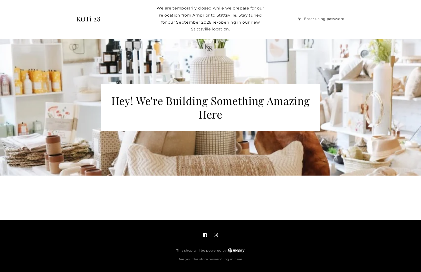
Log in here (232, 259)
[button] (320, 19)
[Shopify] (236, 250)
